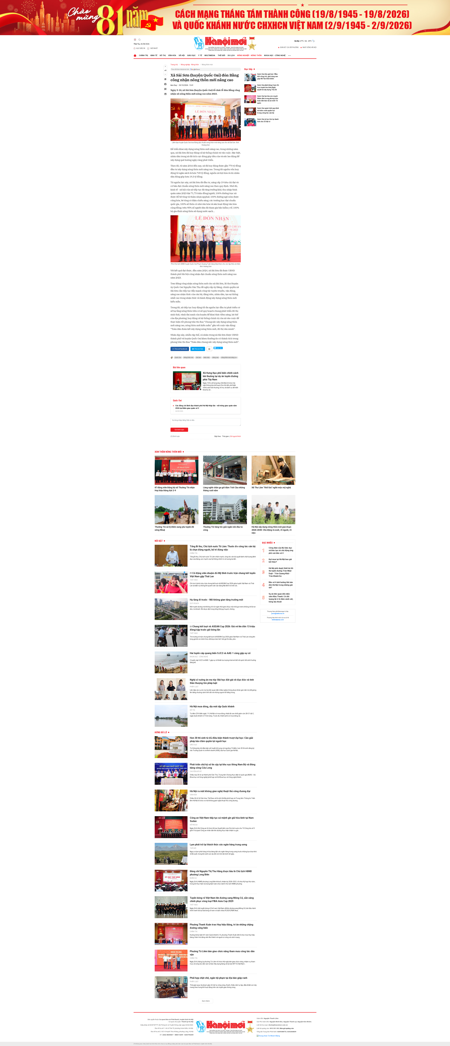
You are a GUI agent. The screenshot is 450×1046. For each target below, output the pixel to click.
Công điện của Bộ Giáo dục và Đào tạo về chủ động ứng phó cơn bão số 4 (281, 550)
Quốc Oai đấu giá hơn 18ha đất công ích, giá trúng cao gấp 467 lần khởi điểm (267, 76)
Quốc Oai (178, 357)
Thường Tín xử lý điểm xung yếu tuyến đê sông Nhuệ (174, 528)
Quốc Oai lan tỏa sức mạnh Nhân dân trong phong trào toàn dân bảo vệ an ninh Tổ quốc (267, 99)
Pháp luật (194, 687)
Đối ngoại (193, 825)
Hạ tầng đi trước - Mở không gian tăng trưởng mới (216, 599)
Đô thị (163, 55)
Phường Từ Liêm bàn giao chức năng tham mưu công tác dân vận (222, 953)
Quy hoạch (194, 603)
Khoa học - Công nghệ (274, 55)
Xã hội (182, 55)
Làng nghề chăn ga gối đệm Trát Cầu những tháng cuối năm (224, 489)
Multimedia (209, 55)
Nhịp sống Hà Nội (309, 47)
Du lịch (231, 55)
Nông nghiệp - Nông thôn (249, 55)
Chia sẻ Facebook (180, 349)
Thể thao (194, 580)
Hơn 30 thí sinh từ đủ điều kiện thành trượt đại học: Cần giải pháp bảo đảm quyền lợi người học (221, 739)
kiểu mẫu (207, 357)
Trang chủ (174, 65)
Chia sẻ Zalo (198, 349)
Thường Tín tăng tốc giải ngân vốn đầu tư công (223, 528)
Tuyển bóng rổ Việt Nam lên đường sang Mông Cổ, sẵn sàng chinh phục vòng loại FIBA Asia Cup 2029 (222, 899)
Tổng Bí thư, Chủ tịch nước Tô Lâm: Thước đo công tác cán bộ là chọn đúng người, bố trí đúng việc (222, 548)
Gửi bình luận (179, 430)
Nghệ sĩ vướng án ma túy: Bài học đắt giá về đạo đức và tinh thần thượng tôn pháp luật (222, 681)
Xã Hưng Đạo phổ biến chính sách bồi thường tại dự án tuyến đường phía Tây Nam (220, 376)
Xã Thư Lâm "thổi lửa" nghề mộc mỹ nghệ (271, 487)
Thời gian (225, 436)
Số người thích (235, 436)
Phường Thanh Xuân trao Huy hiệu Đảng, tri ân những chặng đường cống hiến (221, 926)
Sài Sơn (198, 357)
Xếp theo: (217, 436)
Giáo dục (191, 55)
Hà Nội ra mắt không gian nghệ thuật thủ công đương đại (220, 791)
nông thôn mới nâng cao (229, 357)
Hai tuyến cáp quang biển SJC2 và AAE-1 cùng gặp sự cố (220, 653)
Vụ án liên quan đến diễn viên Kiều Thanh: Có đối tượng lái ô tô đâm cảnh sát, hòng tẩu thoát (281, 598)
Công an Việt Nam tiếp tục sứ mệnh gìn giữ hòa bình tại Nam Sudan (222, 819)
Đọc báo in (140, 48)
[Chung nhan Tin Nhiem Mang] (268, 1036)
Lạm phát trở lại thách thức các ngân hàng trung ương (218, 844)
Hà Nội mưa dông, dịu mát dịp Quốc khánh (212, 706)
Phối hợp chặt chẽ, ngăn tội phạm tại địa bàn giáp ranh (218, 978)
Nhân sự (193, 878)
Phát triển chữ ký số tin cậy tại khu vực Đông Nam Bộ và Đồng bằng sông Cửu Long (222, 766)
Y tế (200, 55)
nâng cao (215, 357)
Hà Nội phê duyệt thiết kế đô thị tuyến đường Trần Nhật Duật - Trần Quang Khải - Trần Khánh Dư (281, 572)
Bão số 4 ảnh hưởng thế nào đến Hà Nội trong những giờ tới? (281, 585)
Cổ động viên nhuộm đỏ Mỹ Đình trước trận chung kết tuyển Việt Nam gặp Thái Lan (222, 575)
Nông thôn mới (207, 65)
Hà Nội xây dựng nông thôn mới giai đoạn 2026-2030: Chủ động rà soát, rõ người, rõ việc (272, 530)
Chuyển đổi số (196, 771)
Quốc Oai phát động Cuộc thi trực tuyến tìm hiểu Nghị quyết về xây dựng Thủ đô (268, 87)
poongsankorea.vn (277, 613)
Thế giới (221, 55)
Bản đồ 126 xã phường (289, 47)
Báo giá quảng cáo (287, 1028)
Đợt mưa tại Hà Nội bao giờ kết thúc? (280, 560)
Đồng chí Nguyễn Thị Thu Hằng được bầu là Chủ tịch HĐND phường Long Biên (221, 873)
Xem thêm (206, 1001)
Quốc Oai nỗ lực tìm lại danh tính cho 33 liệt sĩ (268, 120)
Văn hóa (172, 55)
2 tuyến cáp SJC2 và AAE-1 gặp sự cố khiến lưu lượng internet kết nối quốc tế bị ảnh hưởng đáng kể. (223, 661)
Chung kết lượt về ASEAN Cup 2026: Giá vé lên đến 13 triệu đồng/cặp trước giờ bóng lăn (222, 628)
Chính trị (143, 55)
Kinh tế (153, 55)
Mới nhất (154, 48)
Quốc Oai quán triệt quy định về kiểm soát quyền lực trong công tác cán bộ (268, 110)
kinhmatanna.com (278, 620)
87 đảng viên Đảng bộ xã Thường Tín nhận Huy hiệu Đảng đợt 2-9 (175, 489)
